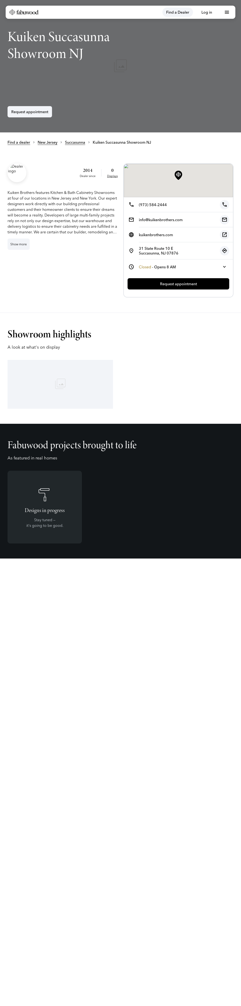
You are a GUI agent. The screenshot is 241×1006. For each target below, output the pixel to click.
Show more (18, 244)
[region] (120, 66)
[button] (178, 176)
